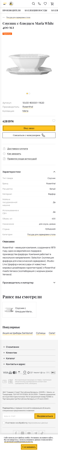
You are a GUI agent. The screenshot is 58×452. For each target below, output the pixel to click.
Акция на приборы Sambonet (18, 333)
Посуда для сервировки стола (41, 234)
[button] (29, 93)
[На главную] (11, 4)
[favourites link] (45, 3)
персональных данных (38, 422)
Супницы (40, 333)
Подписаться (45, 416)
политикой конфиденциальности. (18, 442)
